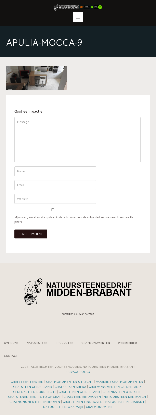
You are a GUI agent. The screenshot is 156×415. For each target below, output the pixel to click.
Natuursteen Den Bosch (125, 397)
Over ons (11, 342)
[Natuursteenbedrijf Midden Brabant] (78, 7)
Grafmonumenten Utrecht (69, 382)
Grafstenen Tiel (22, 397)
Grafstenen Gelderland (79, 392)
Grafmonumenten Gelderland (115, 387)
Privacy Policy (77, 372)
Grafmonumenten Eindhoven (35, 402)
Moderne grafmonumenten (119, 382)
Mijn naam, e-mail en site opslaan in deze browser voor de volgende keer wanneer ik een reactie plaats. (73, 220)
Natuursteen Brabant (124, 402)
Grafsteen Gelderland (32, 387)
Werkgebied (127, 342)
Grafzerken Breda (70, 387)
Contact (11, 355)
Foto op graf (49, 397)
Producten (65, 342)
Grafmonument (99, 407)
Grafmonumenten (95, 342)
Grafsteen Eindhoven (82, 397)
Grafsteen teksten (27, 382)
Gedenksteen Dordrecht (34, 392)
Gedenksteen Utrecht (122, 392)
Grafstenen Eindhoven (83, 402)
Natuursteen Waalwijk (63, 407)
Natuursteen (37, 342)
